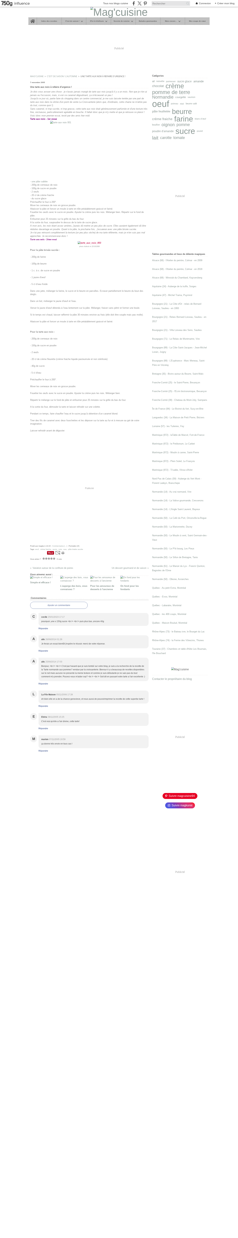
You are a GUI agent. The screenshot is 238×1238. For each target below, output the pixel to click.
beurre (182, 111)
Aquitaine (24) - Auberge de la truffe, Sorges (174, 286)
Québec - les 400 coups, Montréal (169, 614)
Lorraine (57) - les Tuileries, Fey (168, 426)
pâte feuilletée (161, 111)
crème (175, 86)
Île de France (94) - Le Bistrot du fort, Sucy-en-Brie (177, 408)
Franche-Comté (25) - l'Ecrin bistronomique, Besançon (179, 391)
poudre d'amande (163, 131)
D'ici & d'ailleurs (97, 21)
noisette (160, 81)
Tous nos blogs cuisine (115, 3)
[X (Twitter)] (139, 3)
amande (198, 81)
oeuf (160, 103)
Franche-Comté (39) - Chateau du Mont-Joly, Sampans (179, 400)
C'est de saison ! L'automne (62, 76)
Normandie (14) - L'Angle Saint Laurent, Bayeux (176, 509)
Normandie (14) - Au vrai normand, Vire (171, 491)
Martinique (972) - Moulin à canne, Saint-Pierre (175, 452)
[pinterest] (145, 3)
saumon (191, 97)
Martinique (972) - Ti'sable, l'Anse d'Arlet (172, 470)
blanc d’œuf (200, 119)
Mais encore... (171, 21)
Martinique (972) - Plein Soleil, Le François (173, 461)
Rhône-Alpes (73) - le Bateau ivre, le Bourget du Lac (178, 631)
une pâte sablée (40, 181)
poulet (200, 131)
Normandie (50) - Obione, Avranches (170, 579)
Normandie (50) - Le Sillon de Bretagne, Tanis (175, 557)
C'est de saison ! (72, 21)
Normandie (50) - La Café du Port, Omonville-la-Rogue (179, 518)
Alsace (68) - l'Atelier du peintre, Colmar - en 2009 (177, 260)
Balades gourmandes (148, 21)
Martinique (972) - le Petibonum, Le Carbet (173, 443)
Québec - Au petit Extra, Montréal (169, 588)
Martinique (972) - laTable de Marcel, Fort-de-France (178, 435)
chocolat (158, 86)
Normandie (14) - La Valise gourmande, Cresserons (178, 500)
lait (155, 137)
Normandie (163, 97)
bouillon (156, 125)
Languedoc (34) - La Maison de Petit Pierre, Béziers (178, 417)
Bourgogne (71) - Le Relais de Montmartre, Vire (176, 339)
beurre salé (191, 104)
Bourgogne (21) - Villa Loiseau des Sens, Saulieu (177, 330)
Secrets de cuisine (122, 21)
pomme (183, 125)
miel (182, 104)
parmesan (171, 81)
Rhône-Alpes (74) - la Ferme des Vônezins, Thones (178, 640)
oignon (168, 125)
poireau (174, 104)
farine (183, 119)
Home (32, 18)
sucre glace (184, 81)
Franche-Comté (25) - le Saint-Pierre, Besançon (176, 382)
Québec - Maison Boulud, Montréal (169, 623)
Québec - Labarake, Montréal (166, 605)
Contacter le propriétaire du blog (172, 678)
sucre (185, 131)
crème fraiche (162, 119)
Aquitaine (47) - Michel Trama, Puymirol (172, 295)
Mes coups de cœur (197, 21)
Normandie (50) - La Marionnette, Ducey (172, 526)
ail (153, 81)
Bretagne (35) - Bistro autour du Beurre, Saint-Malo (177, 373)
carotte (166, 138)
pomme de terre (171, 92)
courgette (180, 97)
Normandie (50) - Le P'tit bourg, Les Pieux (173, 548)
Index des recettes (49, 21)
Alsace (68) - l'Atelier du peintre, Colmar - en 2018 (177, 269)
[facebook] (134, 3)
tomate (179, 138)
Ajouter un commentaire (59, 605)
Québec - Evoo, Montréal (164, 596)
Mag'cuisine (37, 76)
